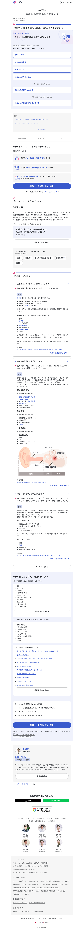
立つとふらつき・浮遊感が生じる (28, 662)
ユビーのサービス (19, 863)
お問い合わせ (52, 918)
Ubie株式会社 (43, 927)
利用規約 (15, 46)
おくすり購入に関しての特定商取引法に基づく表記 (30, 872)
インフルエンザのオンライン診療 (48, 887)
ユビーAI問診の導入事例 (37, 903)
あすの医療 (25, 911)
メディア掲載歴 (43, 866)
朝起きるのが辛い (23, 677)
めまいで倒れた (20, 62)
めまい (19, 298)
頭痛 (20, 545)
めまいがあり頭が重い (23, 77)
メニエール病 (23, 399)
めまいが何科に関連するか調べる (27, 103)
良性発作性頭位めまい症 (27, 397)
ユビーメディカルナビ (20, 903)
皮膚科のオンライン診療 (59, 884)
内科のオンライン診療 (36, 881)
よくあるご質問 (41, 918)
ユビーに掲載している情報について (23, 737)
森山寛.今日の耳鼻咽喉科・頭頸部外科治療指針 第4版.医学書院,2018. (38, 555)
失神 (26, 305)
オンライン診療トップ (20, 881)
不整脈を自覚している (24, 681)
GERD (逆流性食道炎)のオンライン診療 (26, 891)
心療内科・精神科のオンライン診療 (57, 881)
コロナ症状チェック (50, 192)
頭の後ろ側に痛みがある (25, 685)
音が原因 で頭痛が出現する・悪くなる (29, 670)
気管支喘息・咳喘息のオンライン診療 (53, 891)
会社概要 (29, 863)
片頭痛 (21, 424)
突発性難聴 (31, 401)
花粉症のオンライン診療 (21, 894)
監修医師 (37, 863)
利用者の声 (45, 863)
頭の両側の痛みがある (24, 666)
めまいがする (20, 70)
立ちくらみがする (23, 655)
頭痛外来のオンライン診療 (41, 884)
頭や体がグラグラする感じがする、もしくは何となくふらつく (37, 651)
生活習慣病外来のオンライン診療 (24, 887)
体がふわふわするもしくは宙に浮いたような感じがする (35, 659)
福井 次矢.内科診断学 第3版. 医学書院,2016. (31, 482)
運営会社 (24, 918)
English (45, 922)
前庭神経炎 (22, 403)
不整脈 (21, 321)
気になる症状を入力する (24, 90)
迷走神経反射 (23, 325)
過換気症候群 (23, 329)
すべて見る (51, 821)
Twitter (60, 918)
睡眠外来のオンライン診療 (22, 884)
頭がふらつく (20, 55)
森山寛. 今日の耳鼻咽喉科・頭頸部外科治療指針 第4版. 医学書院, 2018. (40, 350)
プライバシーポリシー (25, 46)
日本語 (38, 922)
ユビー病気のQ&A (37, 911)
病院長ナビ (16, 911)
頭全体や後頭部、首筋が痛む (26, 674)
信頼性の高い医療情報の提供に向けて (24, 735)
